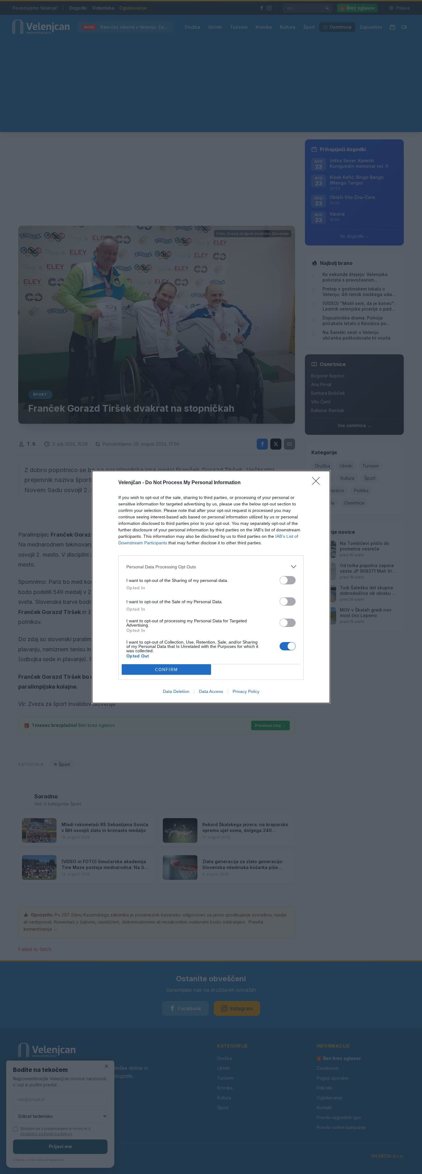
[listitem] (211, 566)
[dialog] (211, 587)
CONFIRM (166, 669)
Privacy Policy (246, 691)
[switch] (288, 580)
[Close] (318, 483)
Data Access (211, 691)
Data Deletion (176, 691)
